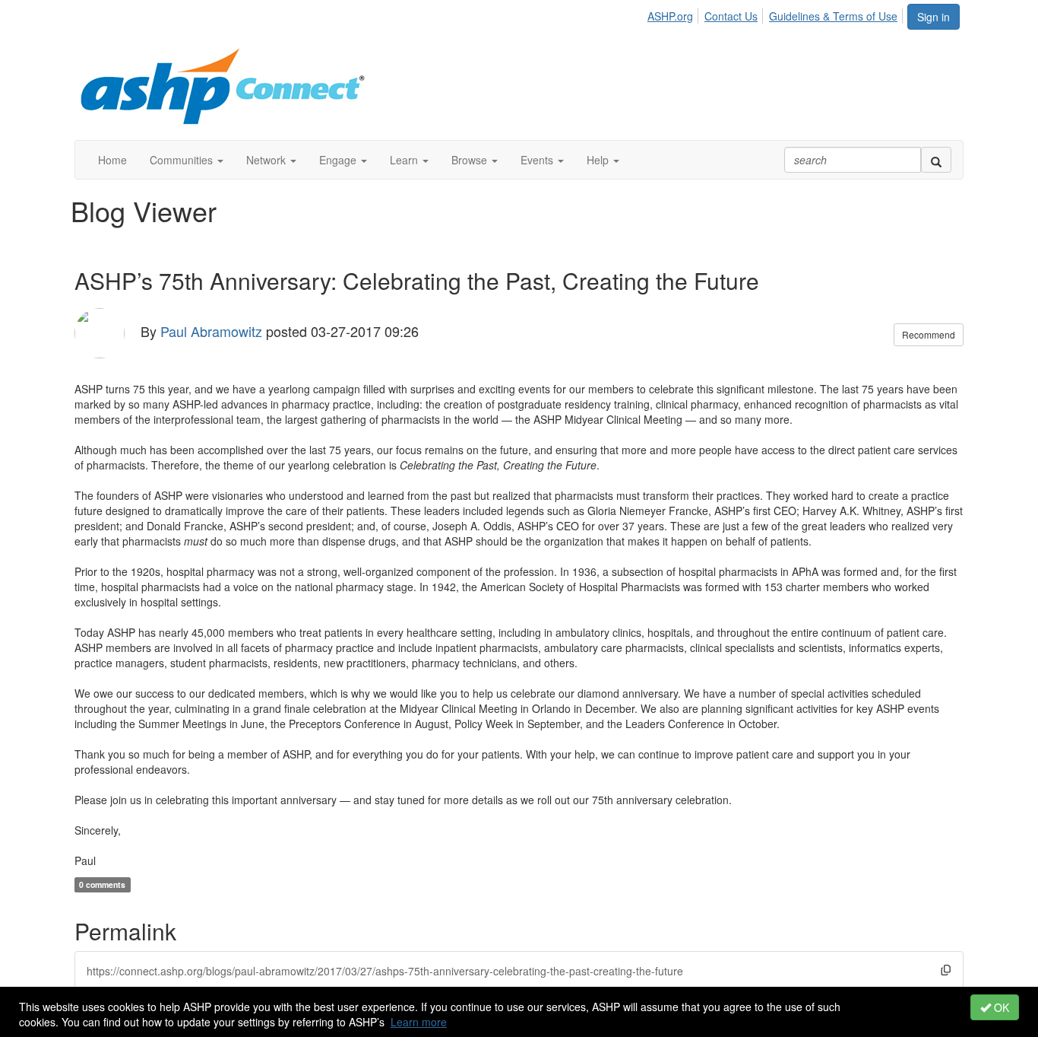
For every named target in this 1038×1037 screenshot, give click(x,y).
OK (1000, 1007)
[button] (186, 160)
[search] (936, 160)
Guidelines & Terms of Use (833, 16)
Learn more (419, 1021)
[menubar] (776, 14)
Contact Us (731, 16)
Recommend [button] (928, 334)
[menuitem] (674, 14)
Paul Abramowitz (211, 330)
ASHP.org (670, 16)
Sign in (933, 16)
